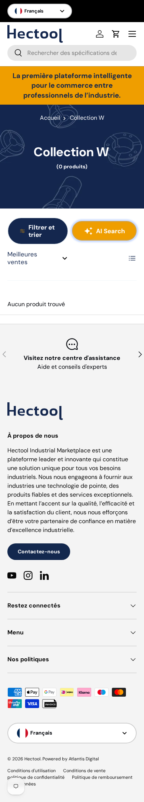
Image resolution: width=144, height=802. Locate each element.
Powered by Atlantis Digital (70, 759)
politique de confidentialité (36, 777)
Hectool (32, 759)
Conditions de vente (84, 771)
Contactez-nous (39, 551)
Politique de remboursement (102, 777)
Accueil (50, 118)
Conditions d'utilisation (31, 771)
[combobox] (72, 53)
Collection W (87, 118)
